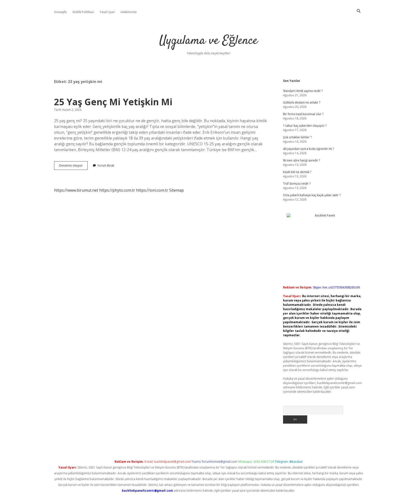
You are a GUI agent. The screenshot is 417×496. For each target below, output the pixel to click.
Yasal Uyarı (107, 12)
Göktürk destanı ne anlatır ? (301, 102)
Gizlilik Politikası (83, 12)
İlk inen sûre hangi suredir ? (301, 160)
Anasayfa (60, 12)
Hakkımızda (129, 12)
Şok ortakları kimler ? (297, 137)
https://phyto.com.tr (117, 190)
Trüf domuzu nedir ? (297, 184)
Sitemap (176, 190)
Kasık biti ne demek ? (297, 172)
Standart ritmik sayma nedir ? (303, 91)
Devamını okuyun (73, 166)
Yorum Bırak (105, 165)
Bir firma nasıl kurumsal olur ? (303, 114)
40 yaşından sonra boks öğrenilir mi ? (308, 149)
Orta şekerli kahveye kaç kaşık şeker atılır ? (312, 195)
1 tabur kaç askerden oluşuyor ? (305, 126)
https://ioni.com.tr (152, 190)
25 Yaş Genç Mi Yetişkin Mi (113, 102)
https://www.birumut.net (76, 190)
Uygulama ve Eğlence (208, 41)
